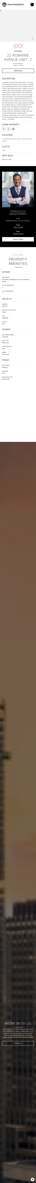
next (20, 46)
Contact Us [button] (18, 1043)
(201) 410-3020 (18, 227)
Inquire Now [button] (18, 71)
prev (16, 46)
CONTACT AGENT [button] (18, 239)
